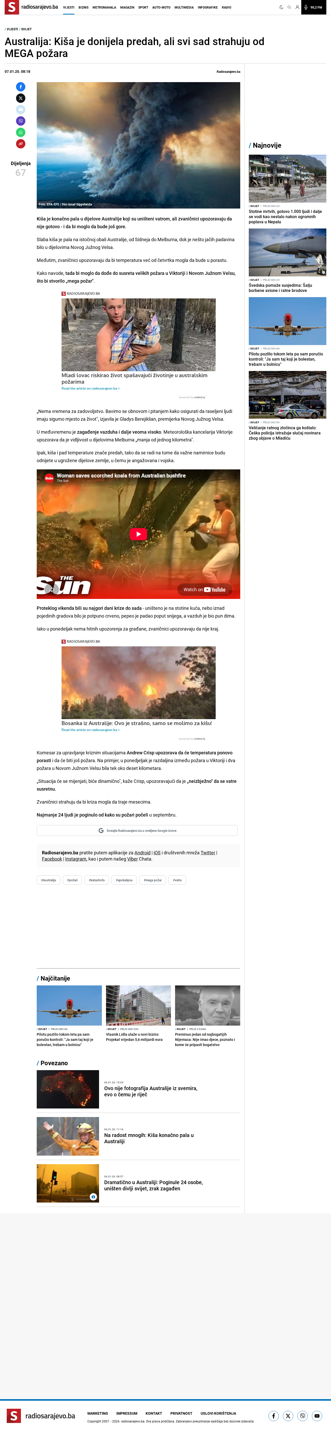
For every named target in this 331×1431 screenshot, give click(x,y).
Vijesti (68, 7)
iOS (157, 852)
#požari (72, 880)
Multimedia (184, 7)
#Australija (48, 880)
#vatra (177, 880)
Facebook (52, 859)
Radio (226, 7)
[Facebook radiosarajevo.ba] (273, 1416)
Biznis (83, 7)
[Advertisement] (138, 926)
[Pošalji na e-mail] (20, 109)
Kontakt (154, 1413)
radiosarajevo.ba (133, 1421)
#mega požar (153, 880)
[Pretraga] (289, 7)
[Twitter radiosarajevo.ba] (288, 1416)
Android (142, 852)
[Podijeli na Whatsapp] (20, 132)
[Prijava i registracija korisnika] (297, 7)
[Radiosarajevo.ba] (41, 1416)
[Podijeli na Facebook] (20, 86)
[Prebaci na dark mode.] (282, 7)
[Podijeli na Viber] (20, 121)
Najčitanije (55, 978)
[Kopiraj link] (20, 143)
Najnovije (267, 145)
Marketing (97, 1413)
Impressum (126, 1413)
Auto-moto (161, 7)
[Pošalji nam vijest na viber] (302, 1416)
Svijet (26, 29)
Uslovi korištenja (218, 1413)
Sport (143, 7)
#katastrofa (96, 880)
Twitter (208, 852)
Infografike (208, 7)
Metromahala (104, 7)
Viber (132, 859)
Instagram (75, 859)
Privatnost (181, 1413)
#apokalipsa (124, 880)
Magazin (127, 7)
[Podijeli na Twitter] (20, 98)
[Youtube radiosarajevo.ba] (317, 1416)
